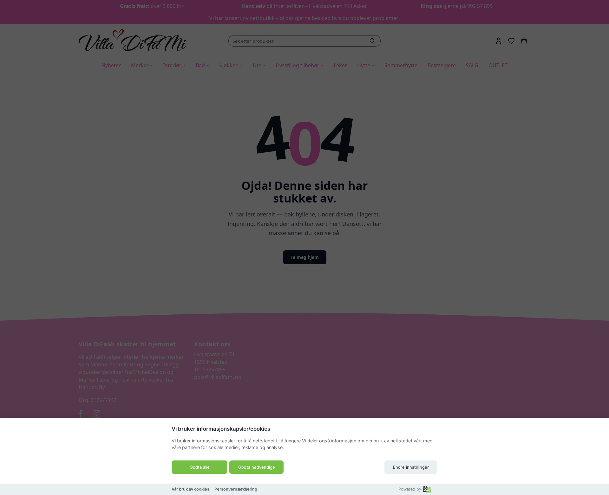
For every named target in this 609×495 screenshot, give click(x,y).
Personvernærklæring (235, 489)
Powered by (409, 489)
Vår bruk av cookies (190, 489)
